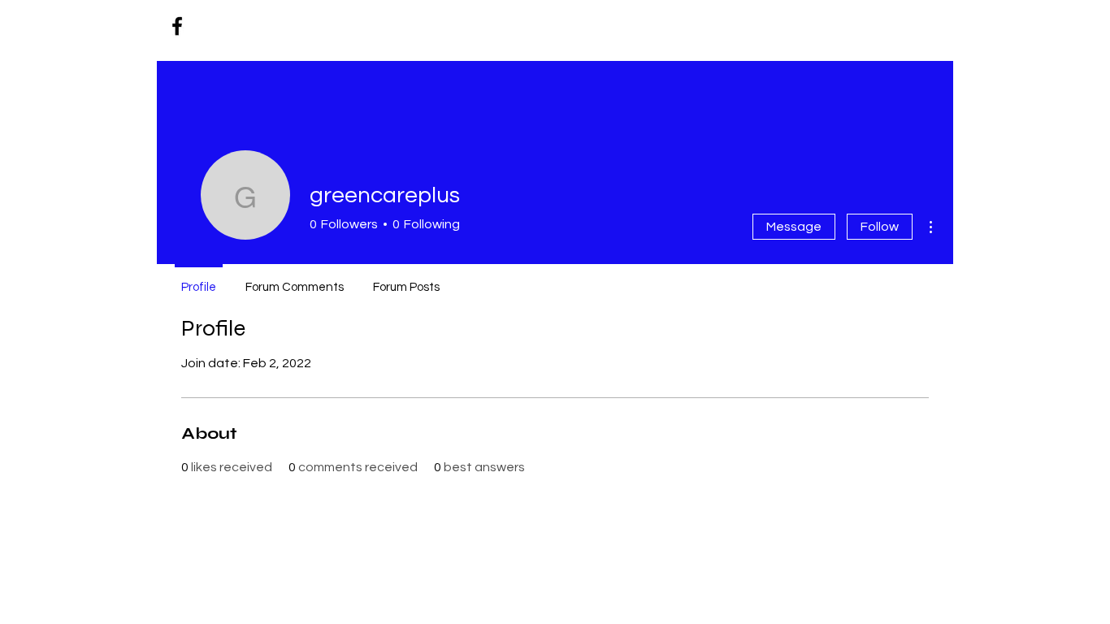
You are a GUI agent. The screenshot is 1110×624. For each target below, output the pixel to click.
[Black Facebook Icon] (177, 26)
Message (794, 226)
